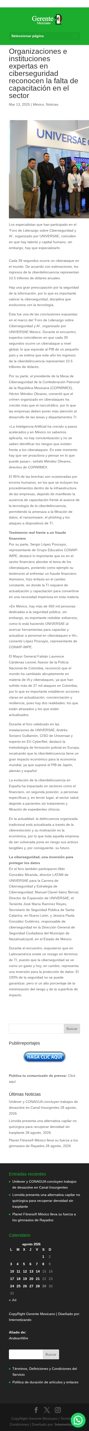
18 (19, 1279)
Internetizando (20, 1320)
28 (38, 1286)
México (38, 104)
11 (18, 1271)
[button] (78, 1420)
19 (25, 1279)
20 (31, 1279)
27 (31, 1286)
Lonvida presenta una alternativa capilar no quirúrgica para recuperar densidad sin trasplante (43, 1127)
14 (38, 1271)
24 (12, 1286)
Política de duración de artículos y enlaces (45, 1382)
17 (12, 1279)
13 (31, 1271)
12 (25, 1271)
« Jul (12, 1300)
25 (19, 1286)
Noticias (52, 104)
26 (25, 1286)
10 (12, 1271)
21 (38, 1279)
